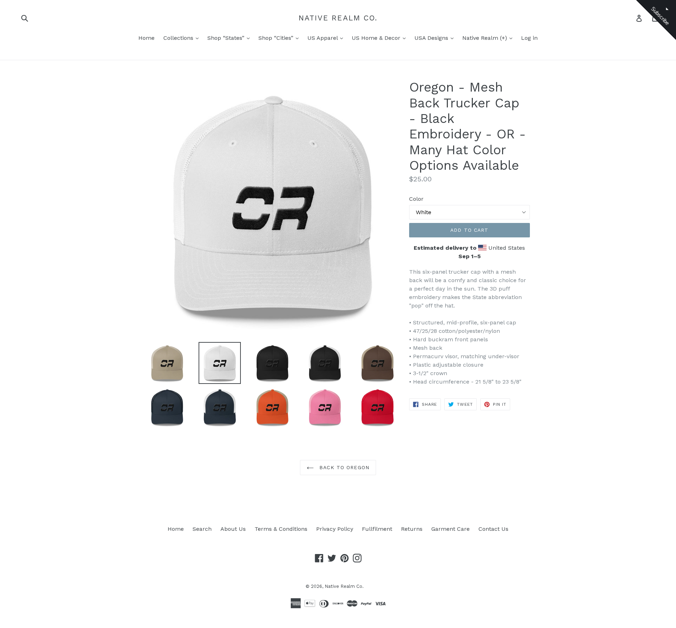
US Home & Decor (377, 38)
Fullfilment (377, 529)
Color (416, 198)
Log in (529, 38)
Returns (412, 529)
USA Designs (432, 38)
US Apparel (323, 38)
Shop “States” (226, 38)
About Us (233, 529)
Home (146, 38)
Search (202, 529)
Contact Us (493, 529)
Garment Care (450, 529)
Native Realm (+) (485, 38)
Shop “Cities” (276, 38)
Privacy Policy (334, 529)
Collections (179, 38)
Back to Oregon (343, 467)
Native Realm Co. (338, 17)
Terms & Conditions (281, 529)
